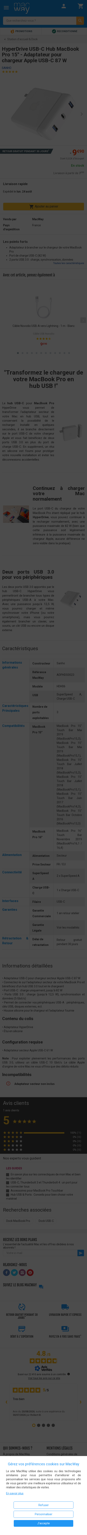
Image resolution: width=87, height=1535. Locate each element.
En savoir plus (14, 1493)
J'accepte (43, 1523)
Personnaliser (43, 1514)
